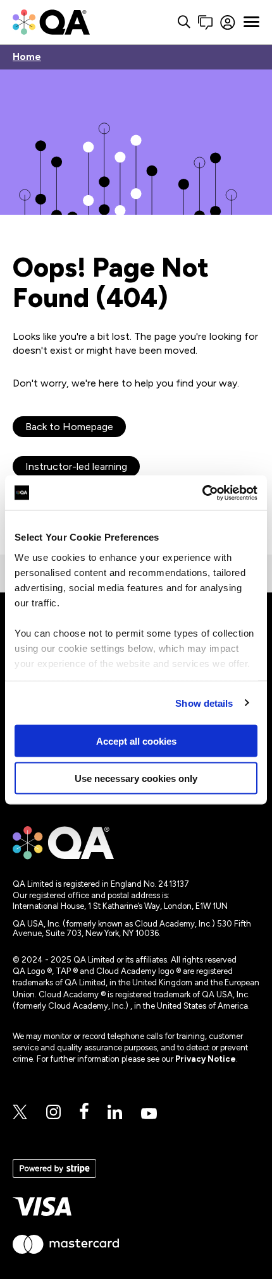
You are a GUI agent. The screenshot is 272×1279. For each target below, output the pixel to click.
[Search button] (184, 22)
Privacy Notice (205, 1059)
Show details (204, 702)
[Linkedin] (115, 1113)
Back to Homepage (69, 427)
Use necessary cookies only (136, 777)
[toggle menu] (251, 22)
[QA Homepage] (51, 22)
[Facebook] (84, 1112)
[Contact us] (205, 22)
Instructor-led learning (76, 466)
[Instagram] (53, 1113)
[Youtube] (149, 1114)
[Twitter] (20, 1113)
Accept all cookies (136, 741)
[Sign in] (228, 22)
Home (27, 57)
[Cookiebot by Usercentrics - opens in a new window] (202, 492)
